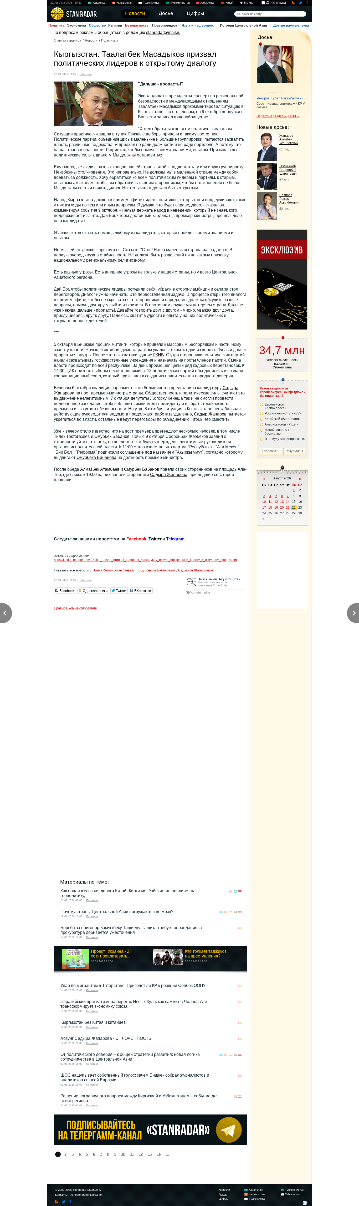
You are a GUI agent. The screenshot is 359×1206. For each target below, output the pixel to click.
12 (141, 1154)
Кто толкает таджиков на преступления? (206, 953)
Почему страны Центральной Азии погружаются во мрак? (116, 911)
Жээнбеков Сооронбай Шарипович (287, 169)
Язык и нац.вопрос (198, 25)
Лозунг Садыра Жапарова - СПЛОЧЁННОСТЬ (105, 1038)
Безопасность (136, 25)
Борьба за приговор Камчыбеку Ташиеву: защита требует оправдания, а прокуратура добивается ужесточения (131, 930)
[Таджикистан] (230, 912)
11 (132, 1154)
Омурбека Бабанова (96, 457)
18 (270, 507)
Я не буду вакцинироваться (285, 439)
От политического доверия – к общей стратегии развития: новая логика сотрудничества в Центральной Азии (130, 1056)
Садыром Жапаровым (195, 570)
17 (264, 507)
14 (159, 1154)
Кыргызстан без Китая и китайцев (93, 1022)
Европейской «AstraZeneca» (275, 406)
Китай (229, 2)
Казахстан (99, 2)
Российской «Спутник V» (283, 413)
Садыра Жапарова (168, 474)
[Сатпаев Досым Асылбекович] (267, 218)
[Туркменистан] (235, 912)
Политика (56, 25)
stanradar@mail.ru (163, 32)
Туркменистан (180, 2)
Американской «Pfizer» (282, 424)
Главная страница (67, 40)
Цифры (223, 1198)
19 (276, 507)
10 (123, 1154)
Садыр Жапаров (210, 414)
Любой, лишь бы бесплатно (277, 431)
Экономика (76, 25)
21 (288, 507)
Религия (115, 25)
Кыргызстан (124, 2)
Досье (223, 1194)
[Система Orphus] (215, 594)
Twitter (155, 539)
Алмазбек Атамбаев (100, 469)
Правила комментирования (75, 608)
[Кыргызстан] (98, 73)
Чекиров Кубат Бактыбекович (280, 98)
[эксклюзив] (282, 328)
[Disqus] (150, 678)
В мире (248, 2)
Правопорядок (164, 25)
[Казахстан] (221, 912)
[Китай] (240, 891)
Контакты (61, 1194)
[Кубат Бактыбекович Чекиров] (275, 67)
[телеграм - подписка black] (150, 1143)
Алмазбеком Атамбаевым (114, 570)
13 (150, 1154)
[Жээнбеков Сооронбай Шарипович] (267, 188)
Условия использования (86, 1194)
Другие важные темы (291, 25)
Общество (97, 25)
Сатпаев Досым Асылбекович (289, 198)
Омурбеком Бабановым (156, 570)
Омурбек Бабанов (112, 436)
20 (282, 507)
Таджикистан (151, 2)
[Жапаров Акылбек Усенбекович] (267, 159)
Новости (91, 40)
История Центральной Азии (243, 25)
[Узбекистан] (235, 891)
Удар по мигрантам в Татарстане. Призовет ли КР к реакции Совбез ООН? (133, 985)
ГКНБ (158, 355)
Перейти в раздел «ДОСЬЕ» (278, 116)
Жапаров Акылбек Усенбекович (288, 139)
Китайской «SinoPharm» (283, 419)
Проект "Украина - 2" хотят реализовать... (111, 953)
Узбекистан (207, 2)
